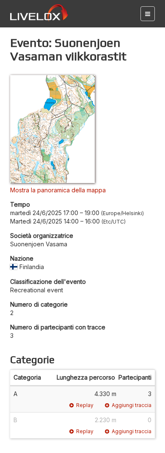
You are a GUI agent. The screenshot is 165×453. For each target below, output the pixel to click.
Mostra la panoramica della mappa (58, 190)
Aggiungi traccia (131, 405)
